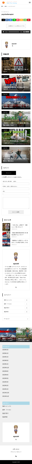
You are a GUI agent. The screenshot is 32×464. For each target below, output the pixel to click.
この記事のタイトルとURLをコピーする (16, 26)
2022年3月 (5, 382)
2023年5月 (5, 360)
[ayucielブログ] (9, 2)
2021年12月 (5, 392)
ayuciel (16, 264)
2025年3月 (5, 349)
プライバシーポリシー (16, 451)
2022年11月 (5, 367)
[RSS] (16, 456)
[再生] (3, 32)
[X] (12, 46)
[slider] (27, 31)
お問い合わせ (16, 449)
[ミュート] (24, 32)
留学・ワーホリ (6, 409)
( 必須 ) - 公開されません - (10, 186)
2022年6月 (5, 374)
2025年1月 (5, 353)
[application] (16, 31)
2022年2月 (5, 385)
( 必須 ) (9, 181)
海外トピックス (6, 406)
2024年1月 (5, 357)
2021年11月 (5, 396)
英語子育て (5, 94)
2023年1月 (5, 364)
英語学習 (5, 58)
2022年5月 (5, 378)
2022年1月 (5, 389)
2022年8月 (5, 371)
